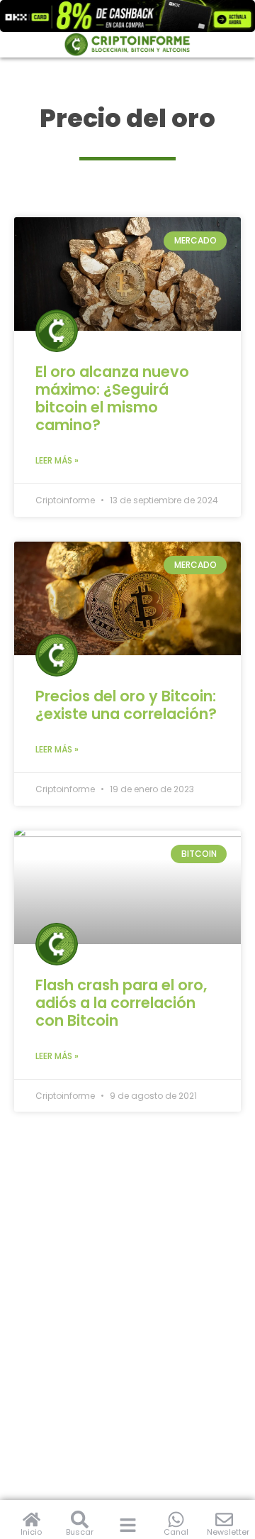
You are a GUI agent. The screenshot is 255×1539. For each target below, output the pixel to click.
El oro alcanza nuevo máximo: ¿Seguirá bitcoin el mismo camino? (112, 398)
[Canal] (176, 1519)
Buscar (80, 1532)
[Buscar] (80, 1519)
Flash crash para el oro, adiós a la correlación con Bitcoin (121, 1003)
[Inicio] (31, 1519)
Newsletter (228, 1532)
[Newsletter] (224, 1519)
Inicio (31, 1532)
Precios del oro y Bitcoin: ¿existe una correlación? (126, 705)
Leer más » (57, 460)
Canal (176, 1532)
